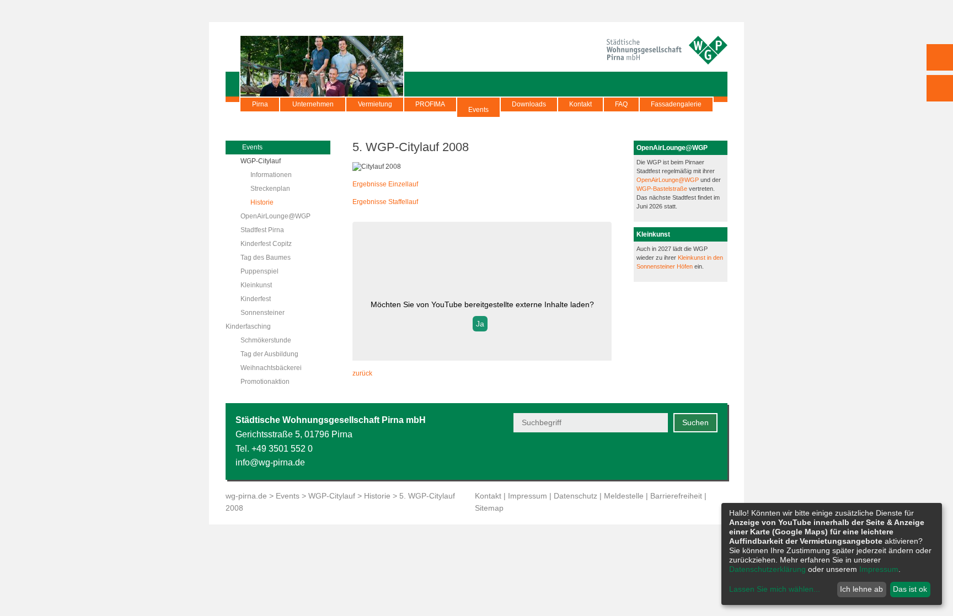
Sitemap (489, 507)
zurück (362, 373)
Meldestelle (624, 495)
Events (478, 110)
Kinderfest (255, 299)
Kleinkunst (256, 285)
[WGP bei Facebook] (656, 456)
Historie (262, 202)
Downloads (529, 104)
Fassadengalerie (676, 104)
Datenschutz (575, 495)
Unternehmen (313, 104)
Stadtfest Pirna (262, 230)
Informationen (271, 175)
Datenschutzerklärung (767, 569)
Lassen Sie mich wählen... (774, 589)
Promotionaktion (265, 381)
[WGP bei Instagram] (683, 456)
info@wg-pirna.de (270, 462)
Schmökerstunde (265, 340)
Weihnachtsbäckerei (271, 368)
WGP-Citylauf (260, 161)
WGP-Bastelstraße (662, 188)
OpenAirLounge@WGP (275, 216)
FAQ (621, 104)
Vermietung (375, 104)
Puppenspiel (259, 271)
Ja (480, 323)
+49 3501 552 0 (282, 448)
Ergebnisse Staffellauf (385, 202)
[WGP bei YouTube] (629, 456)
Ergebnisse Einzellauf (385, 184)
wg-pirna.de (246, 495)
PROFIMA (430, 104)
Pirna (260, 104)
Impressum (527, 495)
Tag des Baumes (265, 257)
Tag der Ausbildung (269, 354)
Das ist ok (910, 589)
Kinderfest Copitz (266, 244)
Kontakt (580, 104)
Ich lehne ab (861, 589)
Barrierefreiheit (676, 495)
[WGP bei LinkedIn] (711, 456)
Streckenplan (270, 188)
